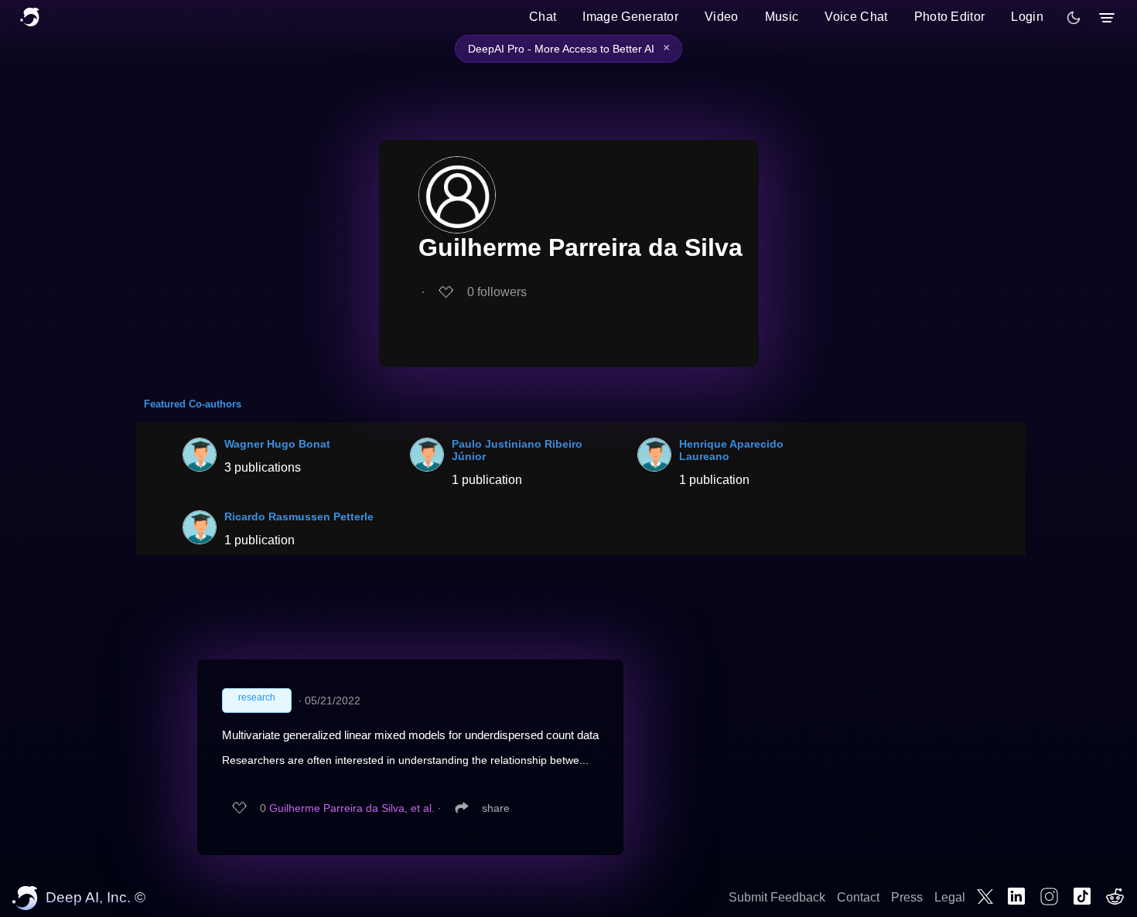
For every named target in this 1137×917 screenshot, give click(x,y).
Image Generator (630, 16)
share (496, 808)
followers (497, 291)
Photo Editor (949, 16)
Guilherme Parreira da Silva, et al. (352, 808)
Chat (542, 16)
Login (1027, 16)
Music (782, 16)
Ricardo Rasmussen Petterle (299, 516)
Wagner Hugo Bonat (277, 444)
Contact (858, 897)
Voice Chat (856, 16)
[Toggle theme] (1073, 17)
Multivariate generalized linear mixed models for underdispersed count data (410, 734)
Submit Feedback (777, 897)
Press (907, 897)
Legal (949, 897)
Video (722, 16)
